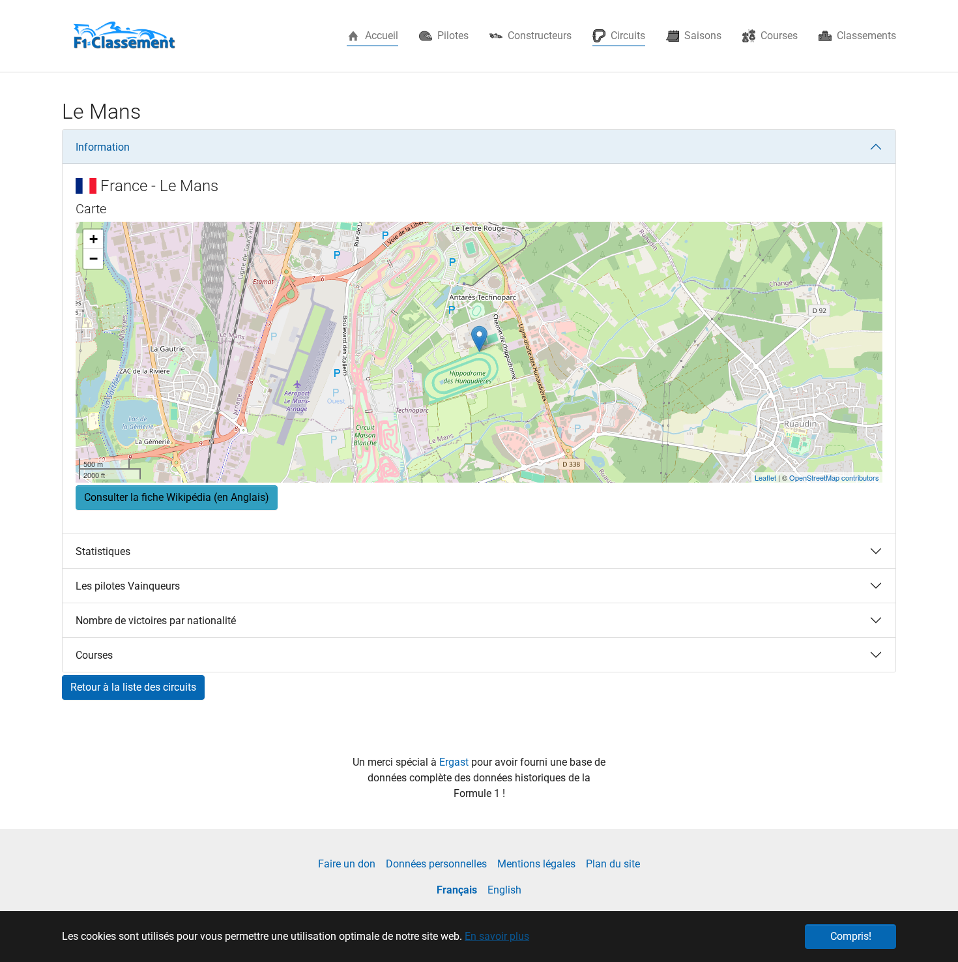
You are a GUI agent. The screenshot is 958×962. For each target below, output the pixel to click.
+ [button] (93, 239)
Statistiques (103, 551)
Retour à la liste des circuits (133, 687)
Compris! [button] (850, 936)
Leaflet (765, 477)
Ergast (455, 762)
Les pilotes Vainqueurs (128, 586)
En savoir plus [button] (497, 936)
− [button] (93, 258)
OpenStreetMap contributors (834, 477)
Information (103, 147)
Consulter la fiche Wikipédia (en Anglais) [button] (176, 497)
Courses (94, 655)
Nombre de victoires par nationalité (156, 620)
